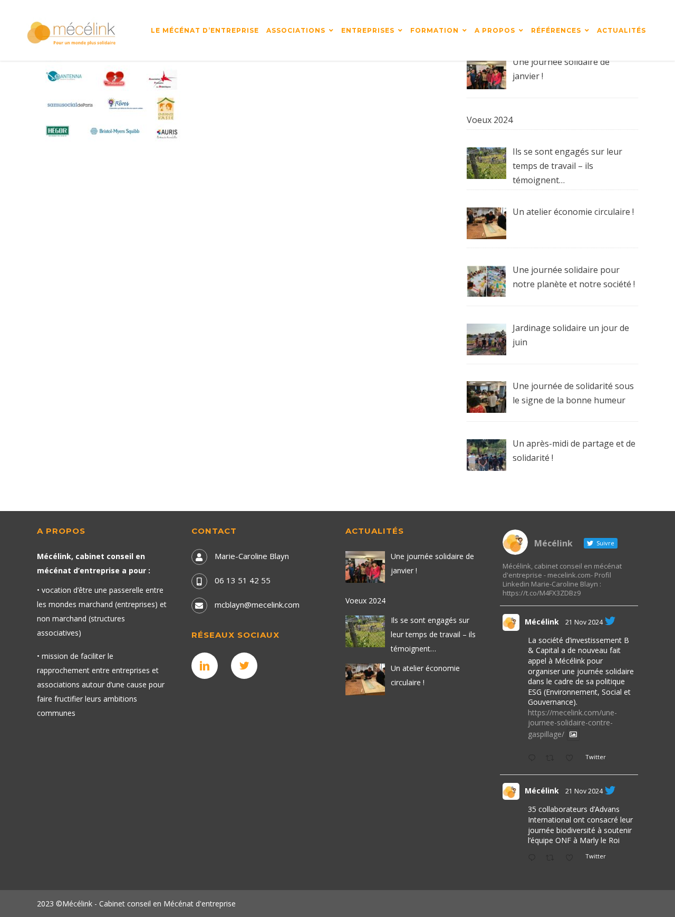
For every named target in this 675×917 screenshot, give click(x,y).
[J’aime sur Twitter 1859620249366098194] (572, 758)
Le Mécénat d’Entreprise (205, 30)
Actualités (621, 30)
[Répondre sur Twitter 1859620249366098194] (534, 758)
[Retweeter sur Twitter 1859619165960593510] (553, 858)
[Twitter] (247, 666)
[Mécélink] (72, 32)
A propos (495, 30)
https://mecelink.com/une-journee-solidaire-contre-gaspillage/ (572, 723)
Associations (295, 30)
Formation (434, 30)
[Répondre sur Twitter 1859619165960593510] (534, 858)
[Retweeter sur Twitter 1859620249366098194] (553, 758)
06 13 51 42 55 (243, 580)
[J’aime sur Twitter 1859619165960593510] (572, 858)
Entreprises (367, 30)
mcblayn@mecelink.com (257, 604)
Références (556, 30)
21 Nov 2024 (584, 622)
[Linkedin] (207, 666)
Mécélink (542, 622)
